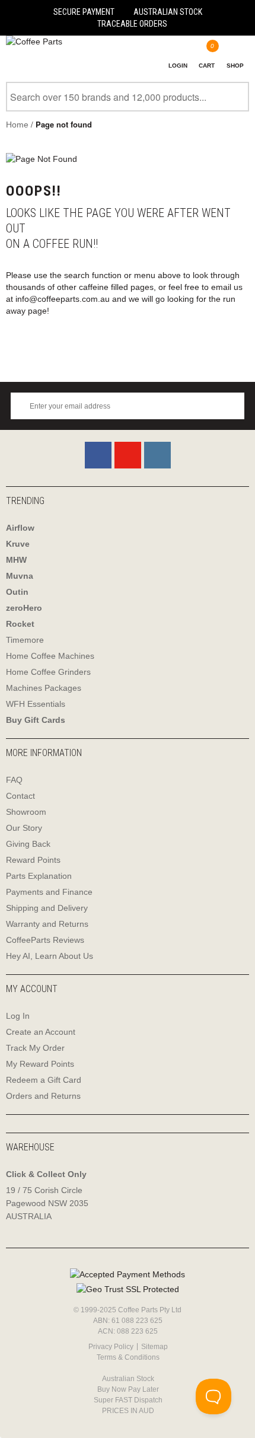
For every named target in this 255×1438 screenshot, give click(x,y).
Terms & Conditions (128, 1357)
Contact (20, 796)
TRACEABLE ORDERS (132, 23)
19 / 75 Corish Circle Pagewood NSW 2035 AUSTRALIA (47, 1203)
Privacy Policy (110, 1347)
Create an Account (40, 1032)
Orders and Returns (43, 1096)
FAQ (14, 780)
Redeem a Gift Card (43, 1080)
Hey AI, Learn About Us (49, 956)
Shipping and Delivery (47, 908)
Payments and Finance (49, 892)
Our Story (24, 828)
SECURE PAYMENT (83, 12)
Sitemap (154, 1347)
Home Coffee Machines (50, 656)
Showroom (26, 812)
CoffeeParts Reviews (45, 940)
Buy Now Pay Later (128, 1389)
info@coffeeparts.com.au (62, 299)
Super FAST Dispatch (128, 1400)
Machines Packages (43, 688)
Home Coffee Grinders (48, 672)
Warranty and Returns (47, 924)
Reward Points (33, 860)
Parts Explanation (39, 876)
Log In (18, 1016)
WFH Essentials (35, 704)
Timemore (25, 640)
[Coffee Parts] (31, 42)
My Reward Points (40, 1064)
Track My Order (35, 1048)
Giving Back (28, 844)
